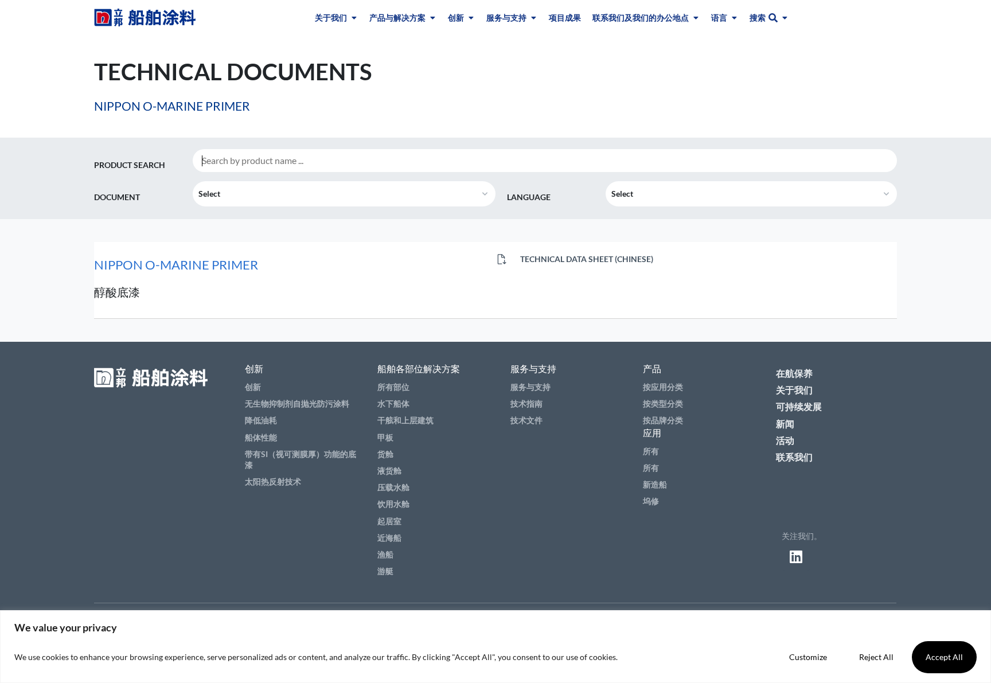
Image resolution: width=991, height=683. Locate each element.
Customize (808, 657)
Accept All (944, 657)
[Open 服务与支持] (533, 17)
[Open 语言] (734, 17)
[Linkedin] (796, 556)
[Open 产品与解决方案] (432, 17)
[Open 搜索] (785, 17)
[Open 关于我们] (354, 17)
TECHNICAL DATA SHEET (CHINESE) (585, 259)
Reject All (876, 657)
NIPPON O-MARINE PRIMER (176, 264)
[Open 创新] (471, 17)
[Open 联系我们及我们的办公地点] (696, 17)
